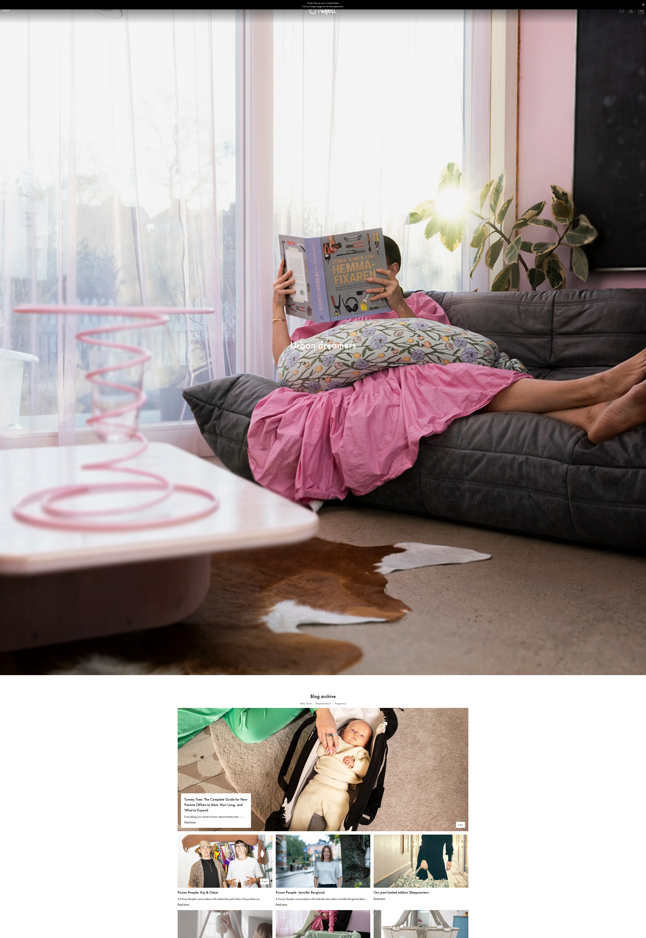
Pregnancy (340, 703)
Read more (190, 822)
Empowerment (323, 703)
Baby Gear (306, 703)
